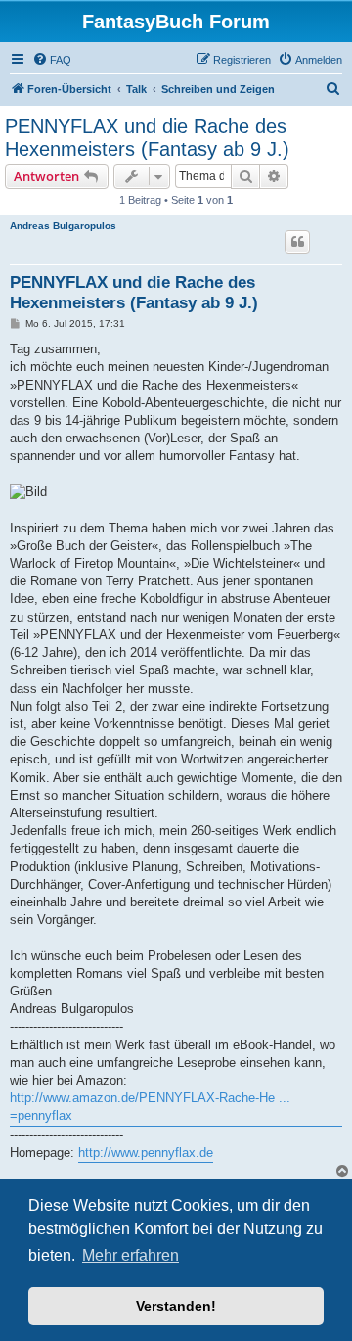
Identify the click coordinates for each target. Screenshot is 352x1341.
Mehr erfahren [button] (130, 1255)
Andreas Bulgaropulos (63, 225)
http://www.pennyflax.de (145, 1152)
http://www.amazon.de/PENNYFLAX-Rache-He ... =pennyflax (150, 1106)
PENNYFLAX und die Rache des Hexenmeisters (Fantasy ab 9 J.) (147, 138)
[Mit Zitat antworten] (297, 242)
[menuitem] (51, 59)
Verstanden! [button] (176, 1306)
